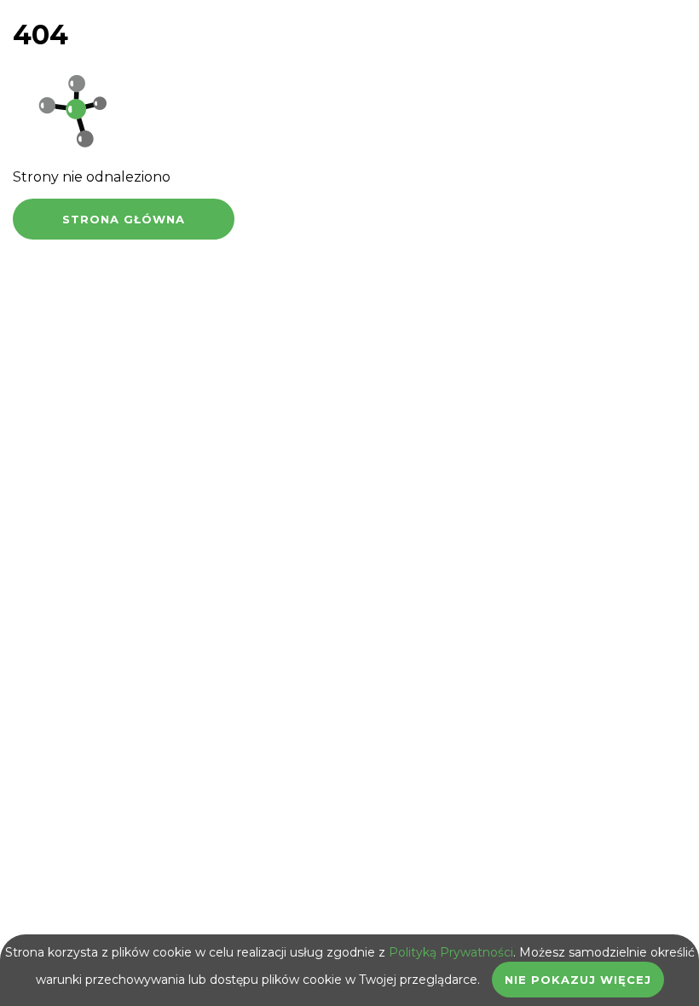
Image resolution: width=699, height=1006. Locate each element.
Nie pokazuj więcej (578, 979)
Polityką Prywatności (451, 952)
